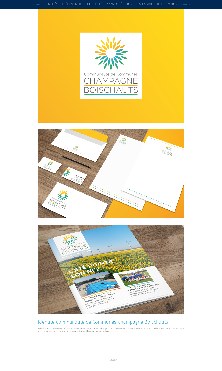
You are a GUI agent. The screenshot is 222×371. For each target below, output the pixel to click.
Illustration (167, 4)
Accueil (36, 4)
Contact (185, 4)
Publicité (94, 4)
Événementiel (72, 4)
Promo (111, 4)
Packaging (145, 4)
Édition (127, 4)
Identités (50, 4)
